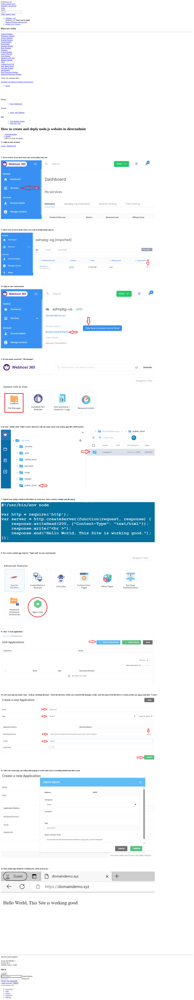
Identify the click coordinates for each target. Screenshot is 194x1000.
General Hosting (7, 34)
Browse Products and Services (16, 22)
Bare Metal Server (7, 66)
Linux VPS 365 (6, 54)
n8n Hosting (5, 70)
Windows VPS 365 (8, 58)
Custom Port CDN (7, 64)
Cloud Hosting (6, 42)
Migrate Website (6, 60)
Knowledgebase (11, 134)
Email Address (27, 976)
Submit (15, 983)
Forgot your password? (9, 981)
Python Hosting (6, 52)
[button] (6, 6)
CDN (3, 62)
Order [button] (8, 4)
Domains (4, 50)
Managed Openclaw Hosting (11, 74)
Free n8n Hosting (7, 68)
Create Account (6, 983)
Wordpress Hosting (7, 36)
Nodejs (7, 136)
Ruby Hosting (6, 48)
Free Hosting (5, 56)
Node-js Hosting (7, 38)
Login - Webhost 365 (8, 146)
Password (25, 979)
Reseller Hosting (7, 40)
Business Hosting (7, 46)
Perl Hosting (5, 44)
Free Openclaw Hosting (9, 72)
